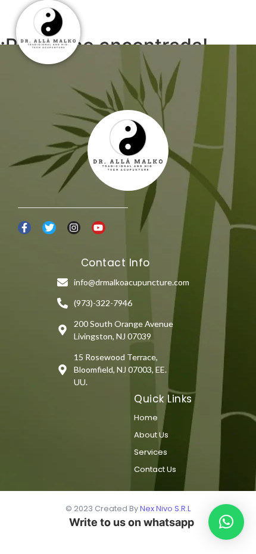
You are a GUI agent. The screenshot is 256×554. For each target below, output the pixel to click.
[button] (226, 522)
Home (146, 417)
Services (150, 452)
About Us (151, 434)
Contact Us (155, 469)
